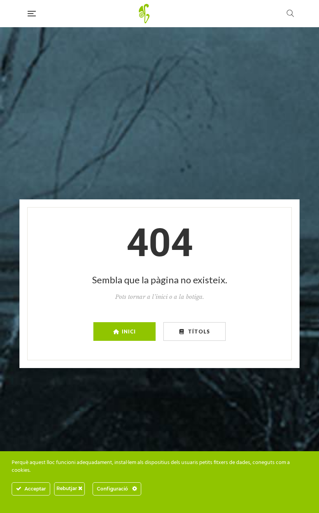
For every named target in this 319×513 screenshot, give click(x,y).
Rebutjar (67, 488)
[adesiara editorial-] (161, 13)
